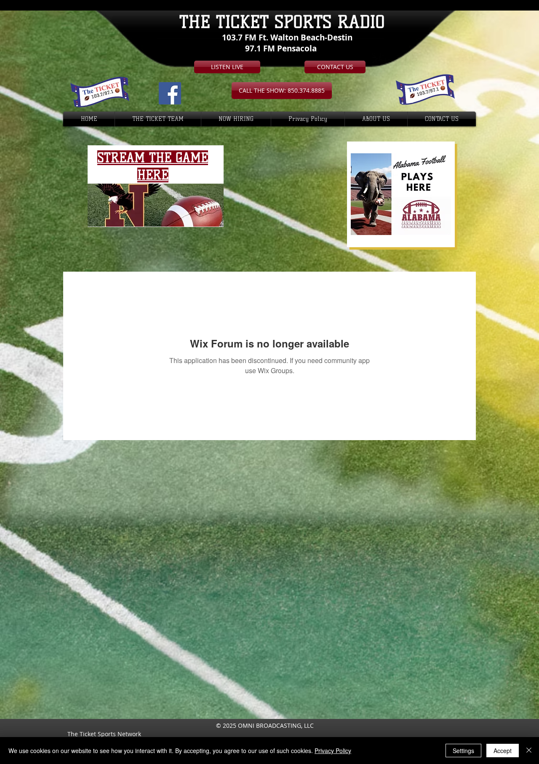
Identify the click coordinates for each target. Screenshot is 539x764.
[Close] (529, 750)
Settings (463, 750)
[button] (282, 90)
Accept (503, 750)
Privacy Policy (333, 750)
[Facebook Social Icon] (170, 93)
